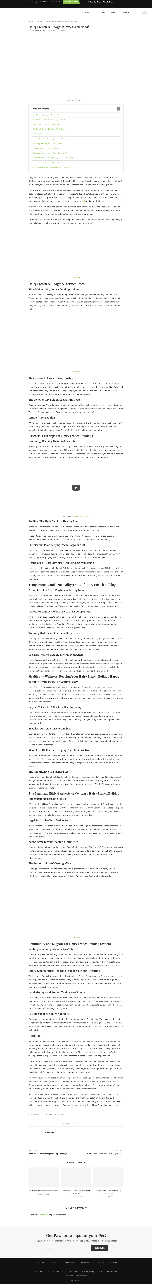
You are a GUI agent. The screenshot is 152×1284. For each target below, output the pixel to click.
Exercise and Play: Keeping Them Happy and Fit (50, 153)
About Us (38, 1271)
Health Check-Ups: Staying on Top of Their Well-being (53, 158)
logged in (44, 1214)
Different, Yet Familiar (41, 134)
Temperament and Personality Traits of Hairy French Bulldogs (55, 163)
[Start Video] (76, 487)
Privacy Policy (88, 1271)
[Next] (85, 2)
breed (68, 807)
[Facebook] (111, 6)
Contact (125, 12)
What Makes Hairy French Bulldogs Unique (49, 120)
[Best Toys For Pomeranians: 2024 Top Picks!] (76, 1177)
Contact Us (73, 1271)
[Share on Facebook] (80, 1123)
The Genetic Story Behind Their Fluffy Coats (49, 129)
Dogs (95, 12)
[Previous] (82, 2)
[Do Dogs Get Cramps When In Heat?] (43, 1177)
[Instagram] (114, 6)
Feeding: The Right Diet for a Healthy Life (48, 148)
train (84, 201)
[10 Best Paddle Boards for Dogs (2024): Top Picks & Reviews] (108, 1177)
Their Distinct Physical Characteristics (46, 124)
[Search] (137, 12)
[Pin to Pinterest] (83, 1123)
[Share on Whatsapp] (87, 1123)
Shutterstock (76, 277)
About (113, 12)
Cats (104, 12)
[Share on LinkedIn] (85, 1123)
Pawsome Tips (40, 31)
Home (87, 12)
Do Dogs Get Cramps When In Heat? (100, 2)
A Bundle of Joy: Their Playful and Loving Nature (51, 168)
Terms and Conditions (108, 1271)
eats (60, 526)
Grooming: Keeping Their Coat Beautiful (47, 144)
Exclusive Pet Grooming (81, 516)
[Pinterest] (117, 6)
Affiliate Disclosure (55, 1271)
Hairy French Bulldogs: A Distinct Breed (47, 115)
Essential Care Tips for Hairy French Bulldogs (49, 139)
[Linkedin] (119, 6)
